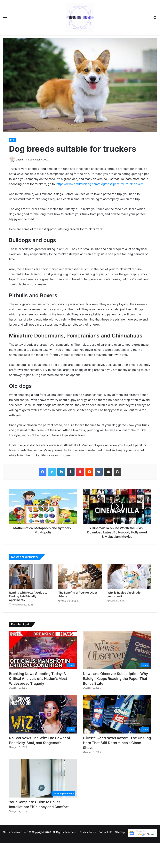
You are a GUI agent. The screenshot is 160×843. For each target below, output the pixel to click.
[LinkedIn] (61, 472)
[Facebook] (42, 472)
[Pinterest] (80, 472)
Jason (19, 159)
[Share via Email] (108, 472)
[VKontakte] (99, 472)
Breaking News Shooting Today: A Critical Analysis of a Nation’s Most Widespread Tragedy (38, 678)
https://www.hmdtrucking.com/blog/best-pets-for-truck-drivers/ (100, 184)
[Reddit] (89, 472)
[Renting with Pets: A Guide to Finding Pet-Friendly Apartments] (30, 576)
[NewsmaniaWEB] (80, 17)
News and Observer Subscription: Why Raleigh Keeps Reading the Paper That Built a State (115, 678)
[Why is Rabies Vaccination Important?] (129, 576)
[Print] (117, 472)
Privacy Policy (87, 832)
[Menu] (5, 18)
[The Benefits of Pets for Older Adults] (80, 576)
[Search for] (155, 18)
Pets (12, 140)
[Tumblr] (71, 472)
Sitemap (120, 832)
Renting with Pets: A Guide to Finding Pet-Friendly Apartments (28, 596)
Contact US (105, 832)
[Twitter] (52, 472)
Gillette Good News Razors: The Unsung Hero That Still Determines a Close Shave (117, 743)
